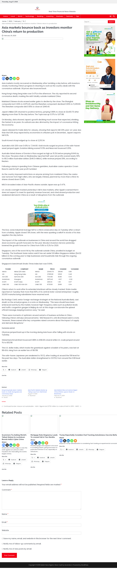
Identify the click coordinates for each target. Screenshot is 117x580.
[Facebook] (3, 78)
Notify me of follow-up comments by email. (22, 544)
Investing (49, 16)
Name (5, 514)
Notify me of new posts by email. (17, 549)
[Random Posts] (110, 16)
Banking (40, 16)
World (20, 16)
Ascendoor (68, 565)
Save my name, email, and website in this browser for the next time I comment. (37, 538)
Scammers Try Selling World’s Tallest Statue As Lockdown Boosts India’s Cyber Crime (14, 437)
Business (59, 16)
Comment (7, 490)
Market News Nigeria (62, 7)
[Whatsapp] (14, 78)
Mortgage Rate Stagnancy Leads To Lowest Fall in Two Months (44, 436)
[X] (7, 78)
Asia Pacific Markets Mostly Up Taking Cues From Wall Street (37, 391)
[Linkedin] (10, 78)
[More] (17, 78)
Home (5, 16)
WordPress (84, 565)
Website (5, 530)
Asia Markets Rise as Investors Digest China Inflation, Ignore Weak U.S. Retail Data (65, 392)
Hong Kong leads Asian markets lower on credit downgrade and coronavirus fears (12, 392)
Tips (77, 16)
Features (69, 16)
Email (5, 522)
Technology (29, 16)
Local (13, 16)
